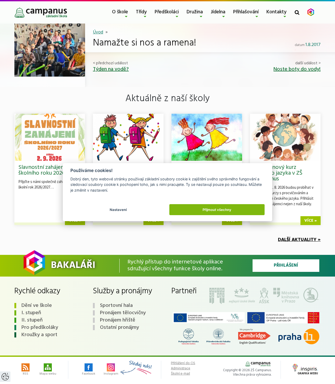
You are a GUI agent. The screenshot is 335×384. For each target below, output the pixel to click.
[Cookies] (5, 376)
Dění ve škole (36, 305)
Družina (195, 12)
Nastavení (118, 209)
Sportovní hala (116, 305)
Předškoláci (167, 12)
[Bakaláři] (311, 12)
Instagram (111, 373)
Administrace (180, 368)
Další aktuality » (299, 239)
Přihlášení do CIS (183, 363)
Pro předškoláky (39, 327)
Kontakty (276, 12)
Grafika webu (308, 373)
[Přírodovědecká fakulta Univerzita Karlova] (218, 336)
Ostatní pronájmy (119, 327)
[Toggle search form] (297, 12)
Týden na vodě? (111, 69)
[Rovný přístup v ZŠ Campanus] (209, 318)
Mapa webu (48, 373)
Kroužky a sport (39, 334)
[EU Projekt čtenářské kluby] (283, 318)
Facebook (88, 373)
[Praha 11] (298, 336)
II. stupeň (32, 320)
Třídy (141, 12)
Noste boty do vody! (297, 69)
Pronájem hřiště (117, 320)
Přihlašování (246, 12)
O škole (120, 12)
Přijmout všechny (217, 209)
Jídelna (218, 12)
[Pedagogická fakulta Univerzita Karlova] (188, 336)
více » (310, 220)
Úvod (98, 32)
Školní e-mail (180, 373)
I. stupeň (31, 313)
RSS (25, 373)
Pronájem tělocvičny (123, 313)
